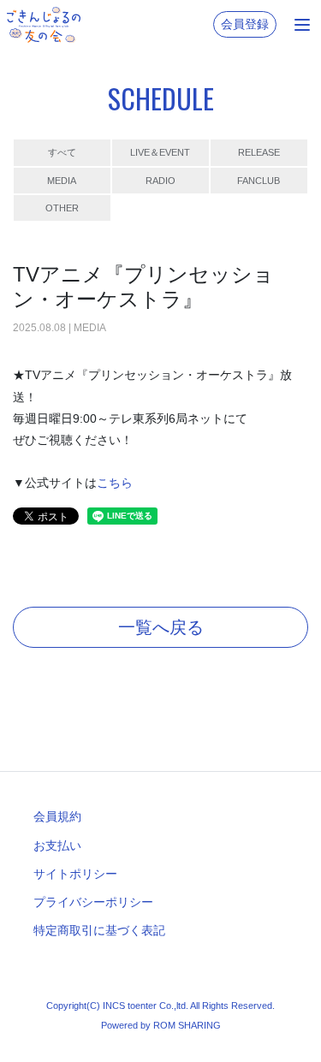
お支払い (57, 845)
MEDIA (61, 180)
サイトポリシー (75, 874)
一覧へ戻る (161, 627)
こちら (115, 482)
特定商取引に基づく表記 (99, 930)
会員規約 (57, 816)
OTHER (62, 208)
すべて (62, 152)
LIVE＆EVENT (160, 152)
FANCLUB (258, 180)
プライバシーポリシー (93, 902)
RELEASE (259, 152)
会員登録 (245, 24)
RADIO (160, 180)
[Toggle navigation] (302, 25)
